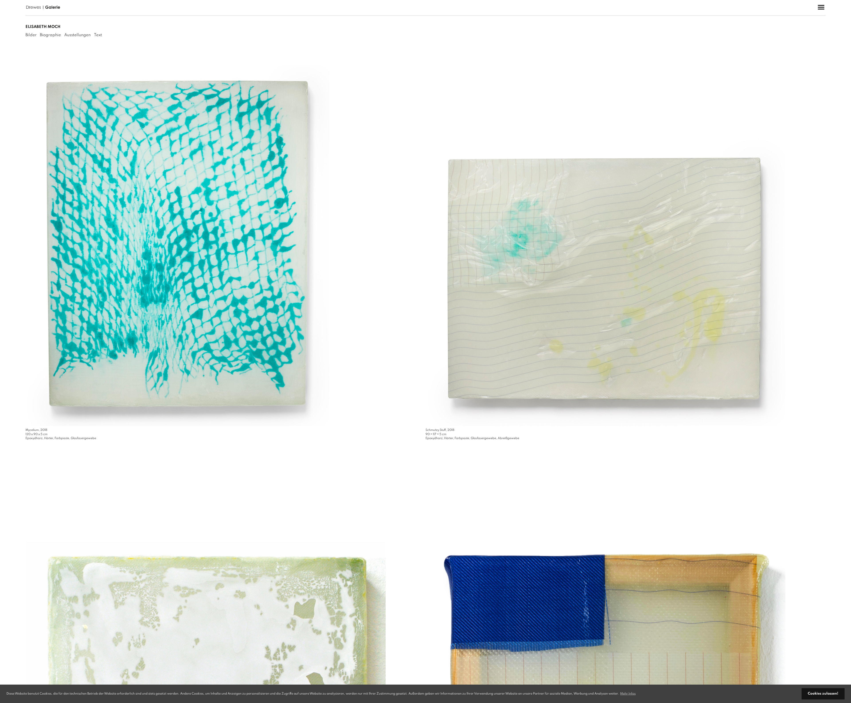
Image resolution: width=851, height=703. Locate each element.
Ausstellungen (77, 35)
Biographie (50, 35)
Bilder (31, 35)
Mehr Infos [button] (628, 693)
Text (98, 35)
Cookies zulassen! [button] (823, 693)
